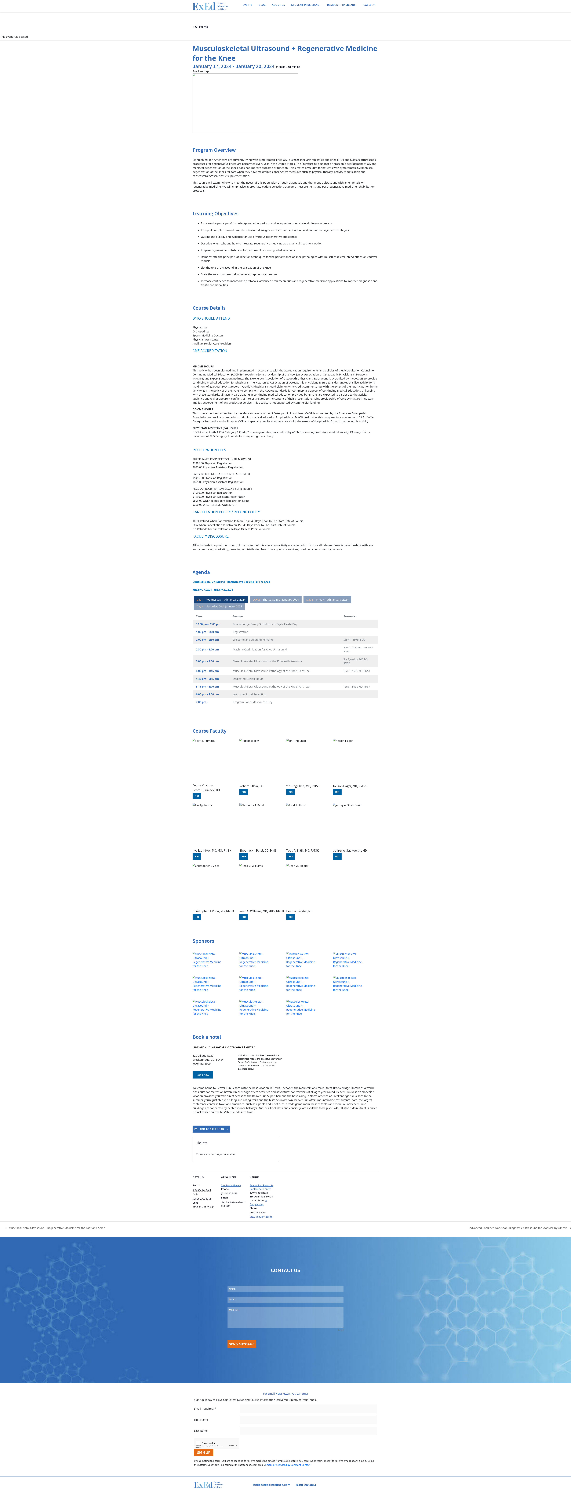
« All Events (200, 26)
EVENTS (247, 5)
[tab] (221, 599)
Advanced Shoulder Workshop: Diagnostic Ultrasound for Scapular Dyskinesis (518, 1228)
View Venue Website (261, 1216)
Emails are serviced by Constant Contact (287, 1464)
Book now (202, 1075)
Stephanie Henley (231, 1185)
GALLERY (369, 5)
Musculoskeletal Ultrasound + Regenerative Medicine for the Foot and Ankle (56, 1228)
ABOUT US (278, 5)
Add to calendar (212, 1129)
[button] (306, 4)
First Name (201, 1419)
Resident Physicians (341, 5)
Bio (197, 796)
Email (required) (205, 1408)
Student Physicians (305, 5)
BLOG (262, 5)
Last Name (201, 1430)
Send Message (242, 1344)
